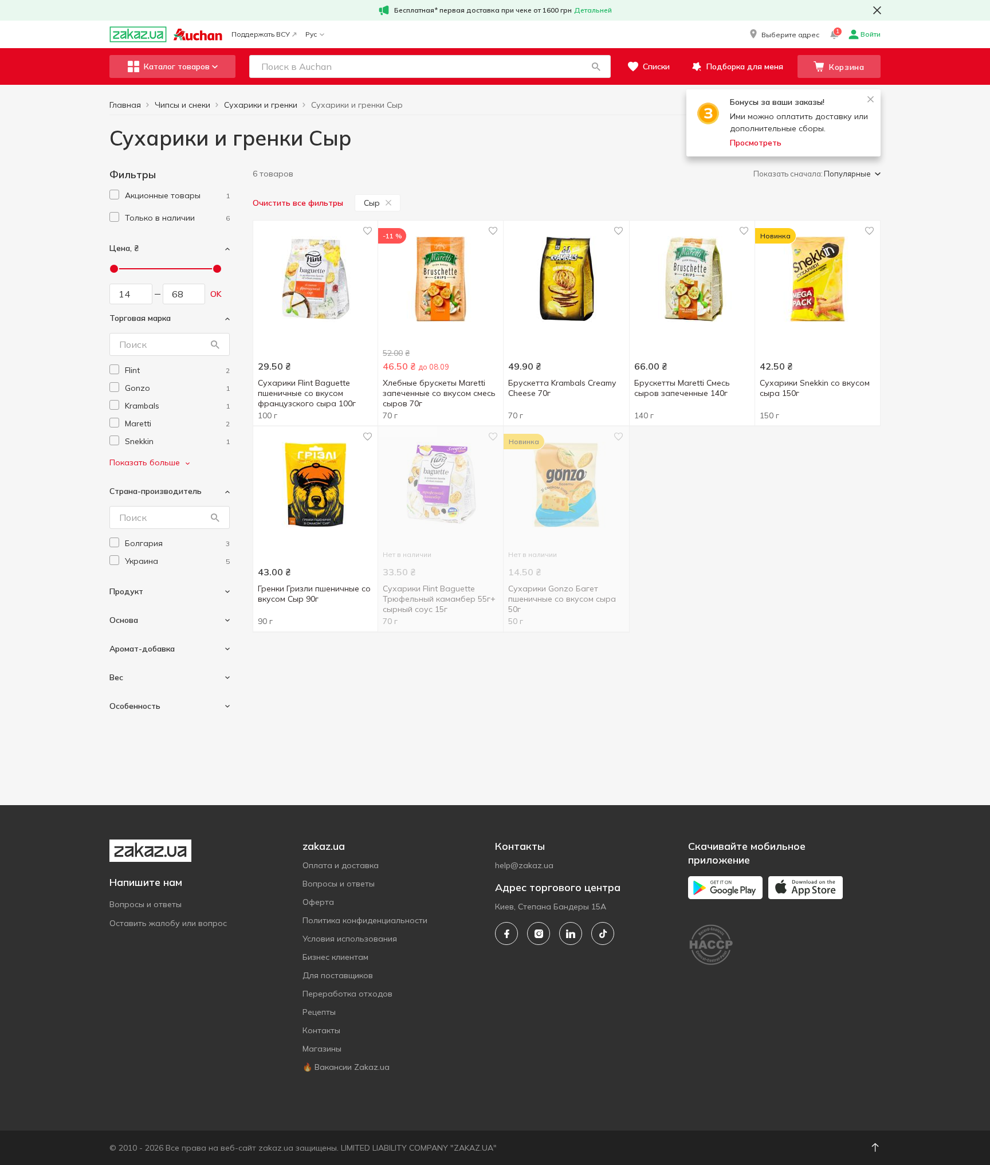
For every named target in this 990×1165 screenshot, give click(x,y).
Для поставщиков (337, 975)
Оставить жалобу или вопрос (168, 923)
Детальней (593, 10)
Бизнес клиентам (335, 957)
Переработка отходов (347, 994)
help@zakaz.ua (524, 865)
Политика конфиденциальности (364, 920)
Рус (311, 34)
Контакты (321, 1030)
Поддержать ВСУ (260, 34)
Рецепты (319, 1012)
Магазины (321, 1049)
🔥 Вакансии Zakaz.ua (346, 1067)
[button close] (877, 10)
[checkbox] (114, 194)
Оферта (318, 902)
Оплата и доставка (340, 865)
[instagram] (538, 933)
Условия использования (349, 938)
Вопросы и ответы (145, 904)
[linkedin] (570, 933)
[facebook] (506, 933)
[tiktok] (602, 933)
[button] (783, 34)
